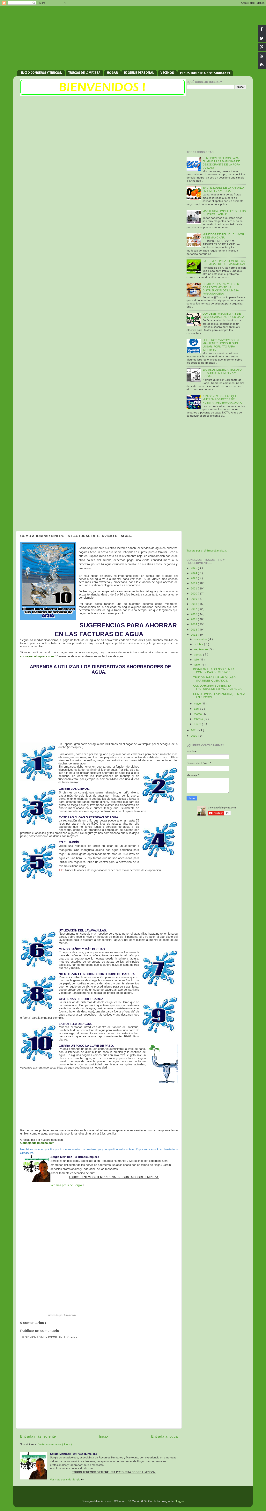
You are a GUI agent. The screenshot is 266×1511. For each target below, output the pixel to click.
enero (198, 724)
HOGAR (112, 73)
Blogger (179, 1501)
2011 (194, 730)
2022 (194, 583)
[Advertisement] (133, 37)
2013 (194, 629)
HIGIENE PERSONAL (139, 73)
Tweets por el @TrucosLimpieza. (207, 550)
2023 (194, 578)
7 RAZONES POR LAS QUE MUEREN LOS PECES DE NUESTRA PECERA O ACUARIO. (223, 399)
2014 (194, 624)
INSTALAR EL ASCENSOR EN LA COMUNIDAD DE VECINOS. (213, 671)
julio (197, 659)
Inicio (103, 1436)
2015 (194, 619)
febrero (199, 719)
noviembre (201, 639)
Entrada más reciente (38, 1436)
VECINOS (167, 73)
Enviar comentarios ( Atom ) (55, 1444)
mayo (198, 703)
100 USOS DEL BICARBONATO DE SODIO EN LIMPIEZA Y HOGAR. (222, 372)
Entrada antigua (164, 1436)
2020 (194, 593)
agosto (198, 654)
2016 (194, 614)
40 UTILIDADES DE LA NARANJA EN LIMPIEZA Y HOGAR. (223, 189)
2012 (194, 634)
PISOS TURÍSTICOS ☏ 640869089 (205, 73)
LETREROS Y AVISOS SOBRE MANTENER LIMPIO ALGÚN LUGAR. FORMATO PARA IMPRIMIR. (221, 345)
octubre (199, 644)
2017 (194, 609)
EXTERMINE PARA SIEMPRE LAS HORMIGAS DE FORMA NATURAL (224, 262)
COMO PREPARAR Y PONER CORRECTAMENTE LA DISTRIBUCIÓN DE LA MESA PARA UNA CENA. (221, 289)
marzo (198, 713)
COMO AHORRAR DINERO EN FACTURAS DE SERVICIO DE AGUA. (217, 687)
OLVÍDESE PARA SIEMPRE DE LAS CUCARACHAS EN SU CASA (223, 315)
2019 (194, 598)
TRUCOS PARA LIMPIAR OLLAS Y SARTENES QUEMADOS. (214, 679)
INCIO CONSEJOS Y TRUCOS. (41, 73)
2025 (194, 568)
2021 (194, 588)
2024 (194, 573)
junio (197, 664)
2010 (194, 735)
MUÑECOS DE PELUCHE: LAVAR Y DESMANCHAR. (223, 236)
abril (197, 708)
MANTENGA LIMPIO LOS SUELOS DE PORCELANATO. (224, 213)
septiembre (201, 649)
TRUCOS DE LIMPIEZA (84, 73)
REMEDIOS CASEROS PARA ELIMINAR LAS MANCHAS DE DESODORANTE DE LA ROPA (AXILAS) (221, 163)
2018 (194, 603)
